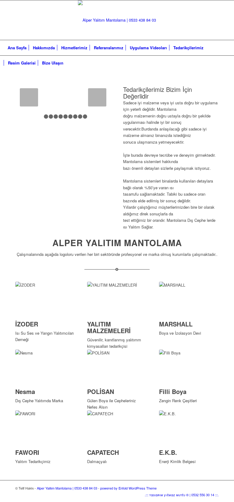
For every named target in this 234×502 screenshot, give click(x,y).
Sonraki (97, 97)
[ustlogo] (117, 20)
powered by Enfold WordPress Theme (128, 488)
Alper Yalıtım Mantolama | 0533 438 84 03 (67, 488)
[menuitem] (17, 47)
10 (85, 116)
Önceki (29, 97)
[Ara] (225, 63)
